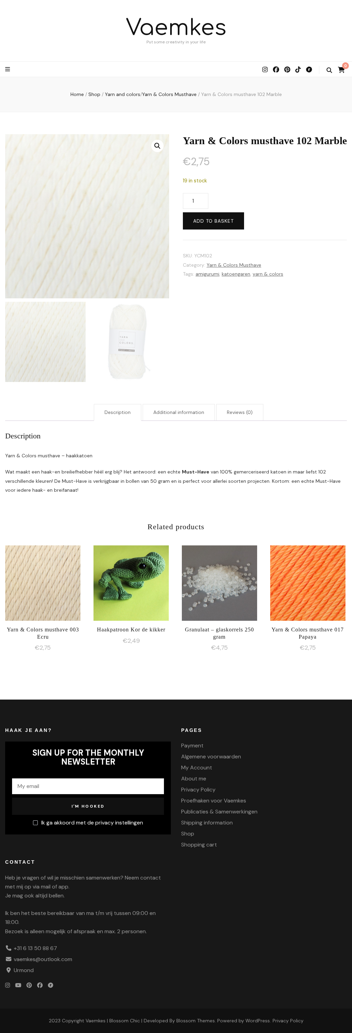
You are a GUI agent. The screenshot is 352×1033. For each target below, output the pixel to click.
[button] (157, 146)
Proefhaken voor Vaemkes (213, 800)
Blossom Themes (195, 1021)
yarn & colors (268, 274)
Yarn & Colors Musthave (234, 265)
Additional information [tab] (178, 412)
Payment (192, 745)
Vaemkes (176, 28)
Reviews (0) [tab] (240, 412)
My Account (196, 767)
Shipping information (207, 822)
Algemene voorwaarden (211, 756)
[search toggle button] (329, 70)
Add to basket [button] (43, 585)
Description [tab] (117, 412)
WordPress (257, 1021)
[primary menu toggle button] (8, 69)
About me (193, 778)
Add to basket (213, 221)
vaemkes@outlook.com (43, 959)
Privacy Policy (198, 789)
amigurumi (207, 274)
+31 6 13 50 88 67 (35, 948)
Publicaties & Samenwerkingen (219, 811)
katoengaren (236, 274)
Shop (187, 833)
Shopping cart (199, 844)
